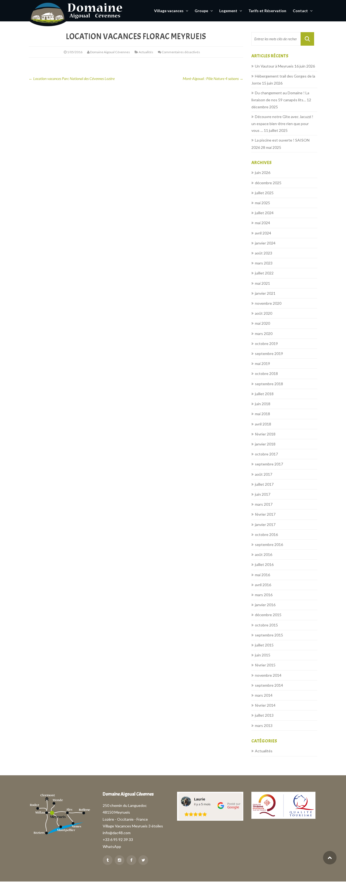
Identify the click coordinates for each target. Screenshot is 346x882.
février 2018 (265, 434)
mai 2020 (262, 323)
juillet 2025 (264, 192)
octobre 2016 (266, 534)
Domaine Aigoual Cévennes (110, 52)
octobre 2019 (266, 343)
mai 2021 (262, 283)
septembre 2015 (269, 635)
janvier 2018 (265, 444)
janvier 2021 (265, 293)
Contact (301, 10)
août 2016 (263, 554)
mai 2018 (262, 413)
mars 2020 (263, 333)
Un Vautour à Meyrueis (274, 66)
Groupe (202, 10)
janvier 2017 (265, 524)
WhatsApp (112, 846)
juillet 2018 (264, 393)
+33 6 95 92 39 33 (118, 839)
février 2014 (265, 705)
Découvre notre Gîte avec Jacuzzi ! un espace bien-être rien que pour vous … (282, 123)
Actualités (146, 52)
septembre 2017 (269, 464)
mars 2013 (263, 725)
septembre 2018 (269, 383)
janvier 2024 (265, 243)
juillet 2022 (264, 273)
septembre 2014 (269, 685)
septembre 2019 (269, 353)
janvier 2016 (265, 604)
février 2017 (265, 514)
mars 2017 (263, 504)
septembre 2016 (269, 544)
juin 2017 (262, 494)
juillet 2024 (264, 212)
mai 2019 (262, 363)
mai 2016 (262, 574)
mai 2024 (262, 222)
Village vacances (169, 10)
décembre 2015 (268, 614)
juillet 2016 (264, 564)
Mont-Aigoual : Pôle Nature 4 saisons (213, 78)
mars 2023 (263, 263)
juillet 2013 (264, 715)
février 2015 (265, 665)
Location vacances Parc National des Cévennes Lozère (72, 78)
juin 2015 (262, 655)
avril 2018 (263, 424)
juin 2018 (262, 403)
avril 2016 (263, 584)
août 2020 (263, 313)
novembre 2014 (268, 675)
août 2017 (263, 474)
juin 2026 (262, 172)
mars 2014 (263, 695)
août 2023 (263, 253)
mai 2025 (262, 202)
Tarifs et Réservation (267, 10)
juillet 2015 (264, 645)
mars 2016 (263, 594)
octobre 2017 (266, 454)
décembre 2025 (268, 182)
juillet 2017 (264, 484)
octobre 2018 (266, 373)
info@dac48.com (117, 832)
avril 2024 (263, 233)
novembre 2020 (268, 303)
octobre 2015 (266, 625)
